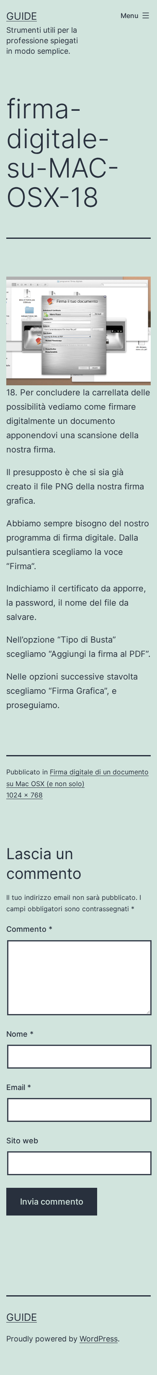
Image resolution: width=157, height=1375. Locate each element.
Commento (29, 929)
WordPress (99, 1338)
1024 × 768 (24, 795)
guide (21, 16)
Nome (19, 1034)
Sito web (22, 1140)
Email (18, 1087)
